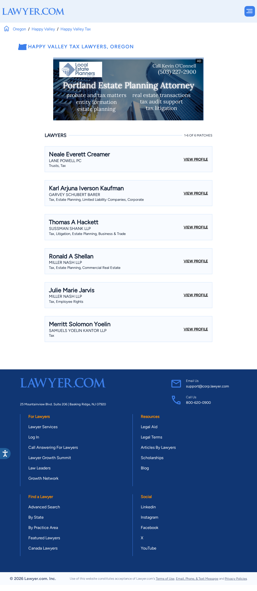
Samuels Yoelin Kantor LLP (77, 330)
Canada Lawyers (42, 548)
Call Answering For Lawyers (53, 447)
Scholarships (152, 457)
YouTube (148, 548)
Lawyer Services (42, 426)
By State (36, 517)
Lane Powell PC (65, 160)
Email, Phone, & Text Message (197, 578)
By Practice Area (43, 527)
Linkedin (148, 507)
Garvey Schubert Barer (74, 194)
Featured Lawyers (44, 537)
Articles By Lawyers (158, 447)
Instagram (149, 517)
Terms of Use (165, 578)
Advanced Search (44, 507)
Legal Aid (149, 426)
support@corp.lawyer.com (207, 386)
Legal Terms (151, 437)
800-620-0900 (198, 402)
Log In (33, 437)
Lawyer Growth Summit (49, 457)
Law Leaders (39, 468)
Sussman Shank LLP (70, 228)
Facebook (149, 527)
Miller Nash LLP (65, 262)
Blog (145, 468)
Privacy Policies (236, 578)
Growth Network (43, 478)
